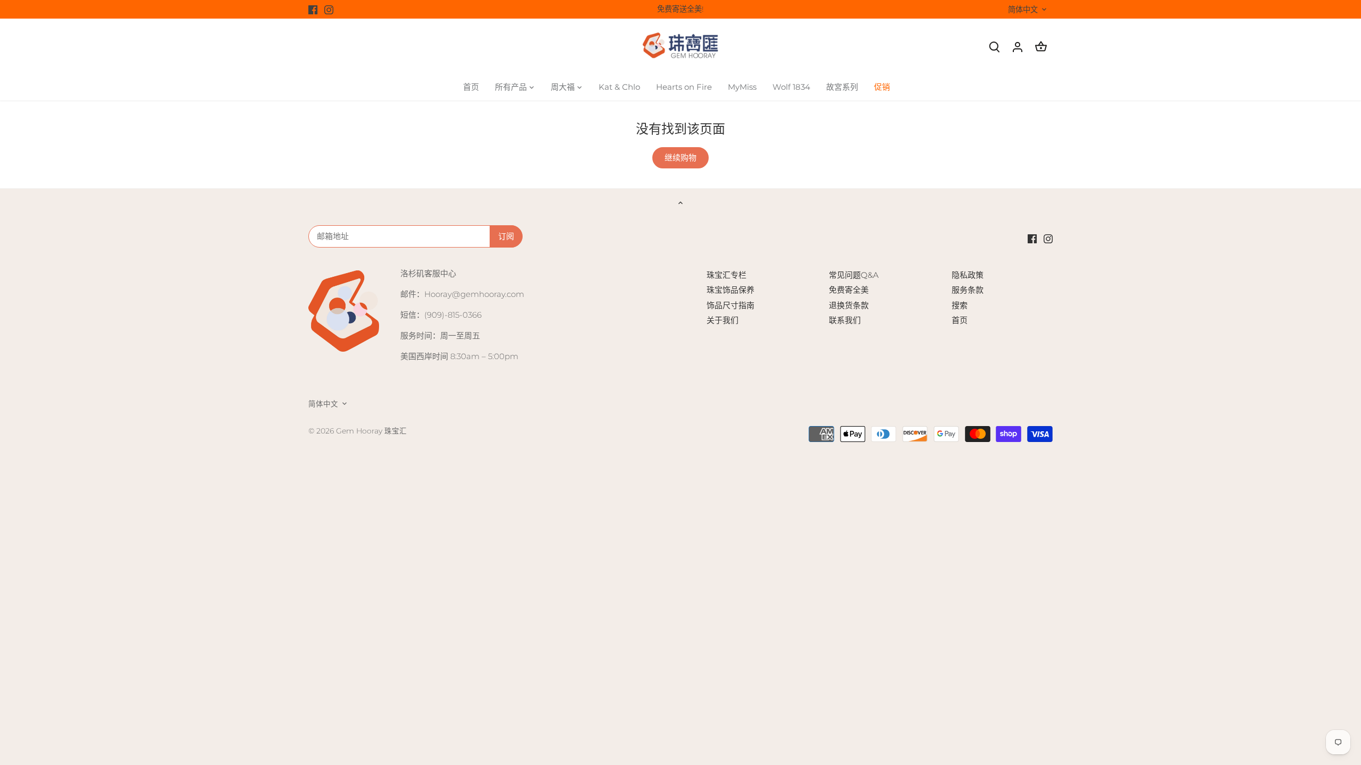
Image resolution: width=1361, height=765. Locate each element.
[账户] (1017, 46)
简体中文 (1023, 9)
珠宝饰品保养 (730, 290)
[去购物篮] (1041, 46)
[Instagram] (328, 9)
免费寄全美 (849, 290)
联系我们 (845, 320)
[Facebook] (312, 9)
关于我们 (722, 320)
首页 (960, 320)
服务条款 (968, 290)
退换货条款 (849, 305)
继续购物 (680, 157)
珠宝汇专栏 (726, 275)
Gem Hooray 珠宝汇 (371, 431)
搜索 (960, 305)
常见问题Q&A (854, 275)
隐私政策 (968, 275)
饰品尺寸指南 (730, 305)
